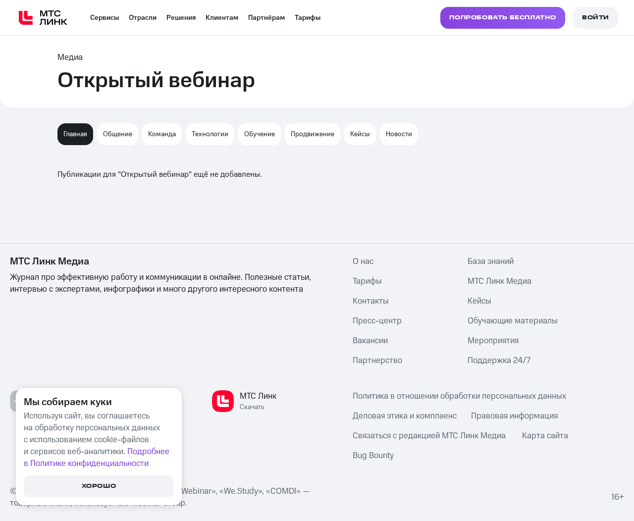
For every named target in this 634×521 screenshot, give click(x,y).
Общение (117, 134)
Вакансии (370, 341)
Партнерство (377, 360)
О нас (363, 261)
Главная (75, 134)
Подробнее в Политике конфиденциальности (96, 457)
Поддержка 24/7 (499, 360)
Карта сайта (545, 436)
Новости (399, 134)
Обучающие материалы (513, 321)
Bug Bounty (373, 456)
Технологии (210, 134)
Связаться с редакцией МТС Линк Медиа (429, 436)
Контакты (371, 301)
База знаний (491, 261)
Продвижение (312, 134)
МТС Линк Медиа (499, 281)
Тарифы (307, 18)
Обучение (259, 134)
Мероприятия (493, 341)
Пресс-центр (377, 321)
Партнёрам (266, 18)
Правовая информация (514, 416)
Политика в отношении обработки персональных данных (459, 396)
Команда (162, 134)
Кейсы (360, 134)
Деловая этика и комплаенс (405, 416)
